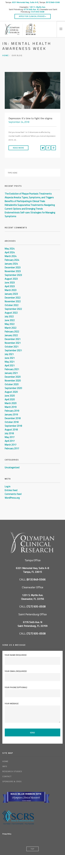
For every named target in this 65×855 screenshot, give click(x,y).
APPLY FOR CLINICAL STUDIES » (32, 16)
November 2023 (13, 271)
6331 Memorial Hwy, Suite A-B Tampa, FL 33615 (32, 570)
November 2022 (13, 301)
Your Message (12, 703)
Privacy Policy (6, 834)
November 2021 (13, 343)
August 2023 (11, 279)
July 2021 (9, 354)
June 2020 (10, 395)
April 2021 (10, 365)
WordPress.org (12, 498)
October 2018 (11, 422)
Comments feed (13, 494)
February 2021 (12, 369)
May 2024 (10, 248)
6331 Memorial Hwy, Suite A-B (25, 2)
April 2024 (10, 252)
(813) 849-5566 (53, 2)
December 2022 (13, 297)
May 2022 (10, 324)
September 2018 (13, 426)
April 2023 (10, 286)
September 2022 (13, 309)
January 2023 (11, 294)
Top (32, 849)
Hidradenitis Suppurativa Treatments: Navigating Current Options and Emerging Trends (30, 206)
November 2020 (13, 380)
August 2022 (11, 312)
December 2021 (13, 339)
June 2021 (10, 358)
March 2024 (10, 256)
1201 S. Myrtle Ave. (37, 6)
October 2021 (11, 346)
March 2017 (10, 444)
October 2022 (11, 305)
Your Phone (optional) (16, 687)
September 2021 (13, 350)
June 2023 (10, 282)
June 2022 (10, 320)
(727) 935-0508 (37, 11)
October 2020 (11, 384)
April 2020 (10, 399)
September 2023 (13, 275)
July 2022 (9, 316)
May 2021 (10, 361)
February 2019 (12, 410)
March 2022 (10, 328)
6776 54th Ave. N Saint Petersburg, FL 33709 (32, 624)
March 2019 (10, 407)
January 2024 (11, 263)
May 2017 (10, 437)
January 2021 (11, 373)
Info (4, 766)
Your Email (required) (16, 671)
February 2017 (12, 448)
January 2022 (11, 335)
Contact (7, 776)
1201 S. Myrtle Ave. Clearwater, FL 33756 (32, 597)
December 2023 (13, 267)
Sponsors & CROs (12, 781)
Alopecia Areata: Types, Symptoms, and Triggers (29, 197)
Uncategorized (12, 467)
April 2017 (10, 441)
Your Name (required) (16, 655)
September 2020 (13, 388)
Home (5, 55)
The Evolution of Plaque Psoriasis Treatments (28, 193)
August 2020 (11, 392)
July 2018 (9, 433)
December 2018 (13, 418)
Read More (18, 148)
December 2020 (13, 377)
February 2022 (12, 331)
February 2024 (12, 260)
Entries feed (11, 490)
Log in (7, 486)
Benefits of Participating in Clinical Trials (25, 201)
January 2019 (11, 414)
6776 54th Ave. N (31, 9)
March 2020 (10, 403)
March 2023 (10, 290)
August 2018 (11, 429)
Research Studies (12, 771)
